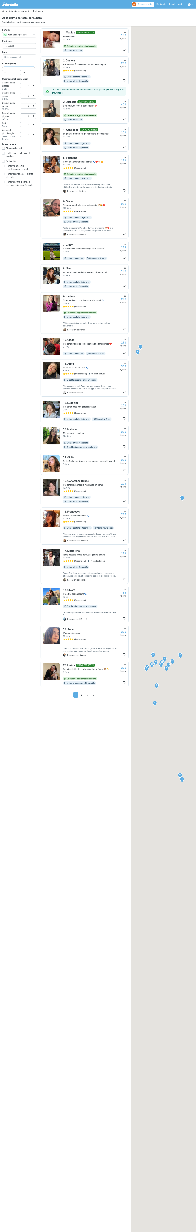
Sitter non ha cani (14, 148)
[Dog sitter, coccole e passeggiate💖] (84, 110)
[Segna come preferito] (124, 50)
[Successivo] (99, 695)
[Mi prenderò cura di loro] (84, 438)
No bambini (11, 161)
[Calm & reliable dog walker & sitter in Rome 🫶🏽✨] (84, 674)
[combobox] (19, 34)
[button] (182, 498)
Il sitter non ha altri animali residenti (18, 155)
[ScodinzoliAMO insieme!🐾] (84, 526)
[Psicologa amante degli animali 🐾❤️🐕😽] (84, 174)
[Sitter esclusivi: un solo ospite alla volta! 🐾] (84, 313)
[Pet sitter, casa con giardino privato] (84, 411)
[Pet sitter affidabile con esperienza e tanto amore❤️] (84, 346)
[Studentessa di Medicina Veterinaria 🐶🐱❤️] (84, 217)
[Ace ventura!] (84, 41)
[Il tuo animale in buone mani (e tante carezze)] (84, 251)
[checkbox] (3, 148)
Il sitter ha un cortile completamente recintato (17, 167)
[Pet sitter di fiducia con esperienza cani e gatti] (84, 71)
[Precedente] (70, 695)
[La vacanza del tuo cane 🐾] (84, 378)
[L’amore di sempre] (84, 642)
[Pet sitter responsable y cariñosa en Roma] (84, 491)
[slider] (3, 67)
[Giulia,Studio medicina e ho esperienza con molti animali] (84, 464)
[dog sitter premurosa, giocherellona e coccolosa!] (84, 138)
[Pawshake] (10, 4)
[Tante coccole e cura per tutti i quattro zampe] (84, 565)
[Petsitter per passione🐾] (84, 604)
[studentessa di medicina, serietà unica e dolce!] (84, 277)
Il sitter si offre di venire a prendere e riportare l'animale (19, 183)
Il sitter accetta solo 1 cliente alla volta (19, 175)
